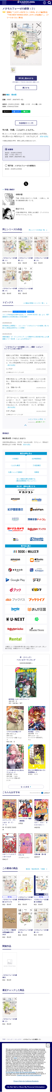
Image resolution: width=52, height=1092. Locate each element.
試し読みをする (27, 78)
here (15, 1058)
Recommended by (35, 792)
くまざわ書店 (15, 465)
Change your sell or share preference (29, 1075)
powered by (31, 422)
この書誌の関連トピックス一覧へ (34, 303)
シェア (17, 111)
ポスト (8, 111)
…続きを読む (43, 136)
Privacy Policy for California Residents (26, 1081)
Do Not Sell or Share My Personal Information (21, 1072)
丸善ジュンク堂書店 (15, 472)
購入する (26, 88)
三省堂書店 (37, 465)
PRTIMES (30, 311)
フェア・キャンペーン (19, 311)
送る (26, 111)
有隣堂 (36, 472)
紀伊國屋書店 (36, 459)
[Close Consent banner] (48, 1045)
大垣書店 (15, 459)
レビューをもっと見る (35, 419)
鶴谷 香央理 (11, 95)
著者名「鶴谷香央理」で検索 (35, 869)
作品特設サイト (25, 123)
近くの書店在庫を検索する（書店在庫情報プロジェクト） (26, 480)
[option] (10, 966)
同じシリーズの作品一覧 (37, 230)
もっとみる (25, 787)
